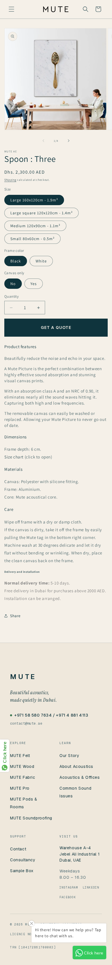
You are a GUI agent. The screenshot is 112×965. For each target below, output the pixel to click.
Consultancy (23, 859)
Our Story (69, 755)
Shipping (10, 180)
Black (15, 261)
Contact (18, 849)
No (13, 283)
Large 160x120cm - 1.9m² (34, 200)
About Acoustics (76, 766)
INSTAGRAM (68, 887)
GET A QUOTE (56, 327)
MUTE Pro (20, 788)
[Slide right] (68, 140)
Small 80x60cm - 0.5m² (32, 238)
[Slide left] (43, 140)
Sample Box (22, 870)
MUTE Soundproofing (31, 818)
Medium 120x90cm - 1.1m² (35, 225)
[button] (11, 9)
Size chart (14, 457)
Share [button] (15, 615)
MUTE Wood (22, 766)
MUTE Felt (20, 755)
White (41, 261)
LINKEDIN (91, 887)
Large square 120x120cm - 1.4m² (41, 212)
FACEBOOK (67, 897)
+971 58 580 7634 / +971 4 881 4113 (51, 715)
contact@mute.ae (26, 723)
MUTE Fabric (22, 777)
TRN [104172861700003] (33, 947)
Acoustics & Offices (79, 777)
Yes (33, 283)
